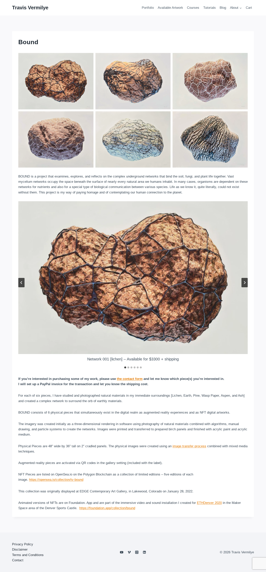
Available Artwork (170, 8)
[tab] (125, 367)
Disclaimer (20, 549)
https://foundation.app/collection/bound (107, 508)
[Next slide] (244, 282)
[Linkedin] (144, 552)
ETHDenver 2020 (209, 503)
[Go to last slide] (21, 282)
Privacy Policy (22, 544)
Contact (17, 560)
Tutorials (209, 8)
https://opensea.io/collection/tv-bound (56, 479)
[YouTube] (121, 552)
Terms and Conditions (28, 555)
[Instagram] (137, 552)
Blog (223, 8)
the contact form (130, 379)
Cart (249, 8)
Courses (193, 8)
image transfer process (189, 446)
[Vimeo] (129, 552)
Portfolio (148, 8)
